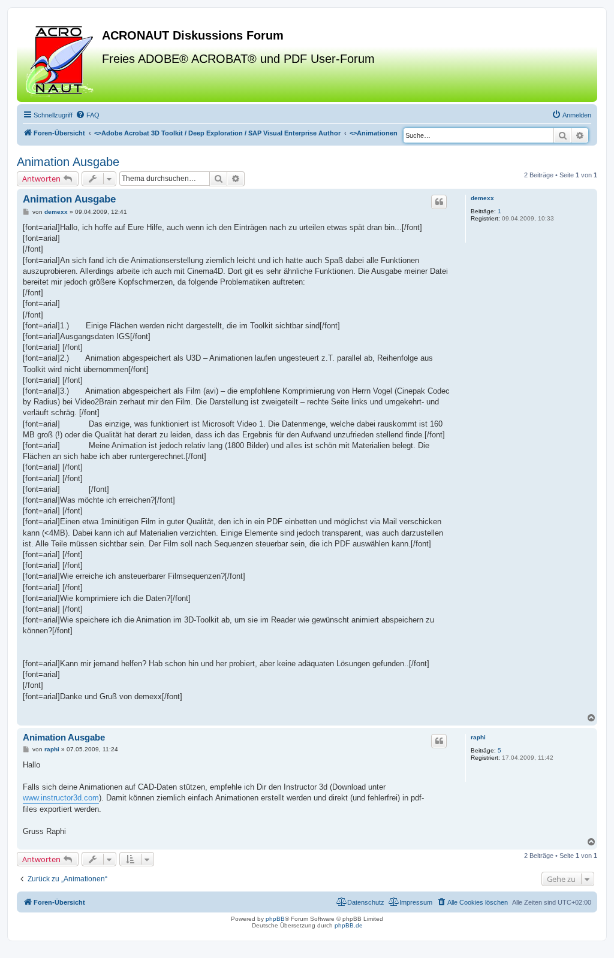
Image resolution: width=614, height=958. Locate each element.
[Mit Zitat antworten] (439, 202)
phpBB (275, 918)
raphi (478, 737)
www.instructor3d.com (61, 797)
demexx (482, 198)
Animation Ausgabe (68, 161)
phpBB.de (349, 925)
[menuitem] (88, 115)
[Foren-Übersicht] (61, 59)
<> (217, 133)
